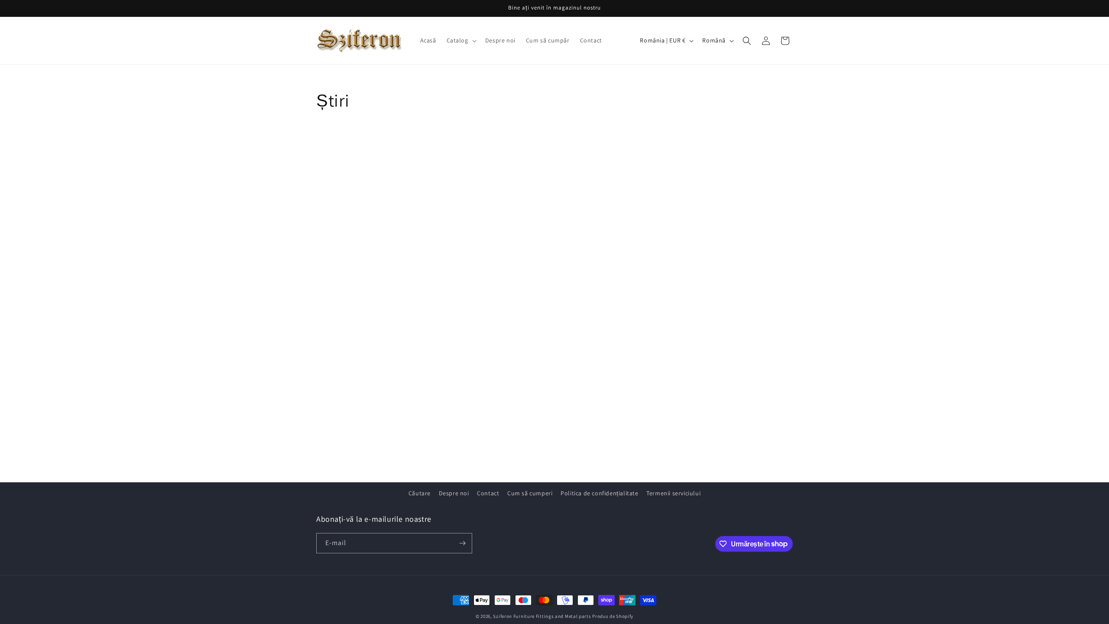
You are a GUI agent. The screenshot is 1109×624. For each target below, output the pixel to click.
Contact (488, 493)
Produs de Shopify (612, 616)
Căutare (420, 493)
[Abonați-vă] (462, 543)
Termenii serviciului (673, 493)
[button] (460, 40)
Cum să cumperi (529, 493)
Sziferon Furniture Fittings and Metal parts (542, 616)
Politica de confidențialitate (599, 493)
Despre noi (454, 493)
